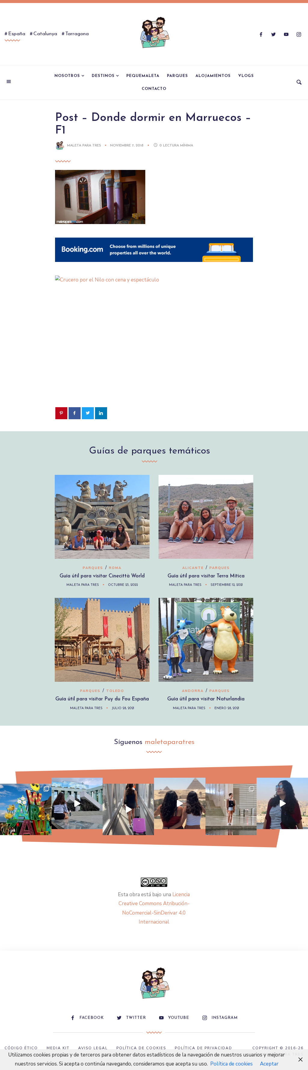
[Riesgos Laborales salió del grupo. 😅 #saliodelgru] (282, 803)
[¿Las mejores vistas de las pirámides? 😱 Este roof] (179, 803)
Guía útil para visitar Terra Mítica (206, 576)
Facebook (91, 1018)
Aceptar (269, 1063)
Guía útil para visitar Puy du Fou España (102, 699)
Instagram (224, 1018)
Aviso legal (93, 1048)
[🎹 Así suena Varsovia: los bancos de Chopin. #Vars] (77, 803)
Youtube (178, 1018)
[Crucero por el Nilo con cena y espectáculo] (164, 279)
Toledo (115, 691)
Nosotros (67, 76)
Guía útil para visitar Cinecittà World (102, 576)
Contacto (154, 89)
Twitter (136, 1018)
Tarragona (77, 33)
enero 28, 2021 (226, 708)
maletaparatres (169, 742)
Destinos (103, 76)
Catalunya (45, 33)
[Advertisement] (154, 355)
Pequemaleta (142, 76)
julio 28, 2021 (123, 708)
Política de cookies (231, 1063)
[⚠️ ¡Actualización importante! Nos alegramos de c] (231, 809)
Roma (115, 568)
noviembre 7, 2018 (127, 145)
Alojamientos (213, 76)
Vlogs (246, 76)
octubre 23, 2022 (123, 585)
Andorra (193, 691)
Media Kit (58, 1048)
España (16, 33)
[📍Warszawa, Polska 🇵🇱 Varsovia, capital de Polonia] (25, 809)
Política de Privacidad (203, 1048)
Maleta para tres (84, 145)
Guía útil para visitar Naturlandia (206, 699)
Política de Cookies (141, 1048)
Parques (177, 76)
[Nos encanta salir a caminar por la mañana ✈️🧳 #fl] (128, 809)
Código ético (21, 1048)
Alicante (193, 568)
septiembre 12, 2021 (227, 585)
